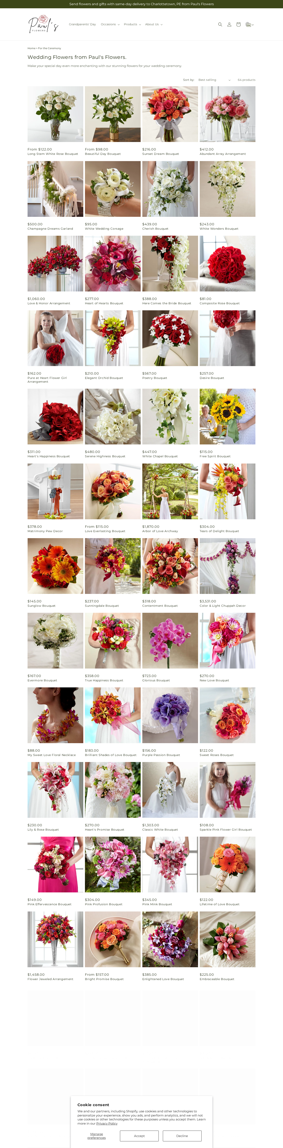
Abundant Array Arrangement (223, 154)
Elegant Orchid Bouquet (104, 378)
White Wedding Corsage (104, 229)
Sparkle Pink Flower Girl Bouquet (226, 829)
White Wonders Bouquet (219, 229)
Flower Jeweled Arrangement (51, 979)
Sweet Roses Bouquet (217, 755)
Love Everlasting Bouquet (105, 531)
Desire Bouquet (212, 378)
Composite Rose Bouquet (220, 303)
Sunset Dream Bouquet (160, 154)
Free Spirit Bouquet (215, 456)
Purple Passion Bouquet (161, 755)
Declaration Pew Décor (218, 1054)
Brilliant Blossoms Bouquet (106, 1054)
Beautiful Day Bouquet (103, 154)
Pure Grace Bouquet (43, 1054)
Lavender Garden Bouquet (220, 1132)
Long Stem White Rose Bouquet (53, 154)
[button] (109, 24)
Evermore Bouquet (42, 680)
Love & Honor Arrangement (49, 303)
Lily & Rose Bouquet (43, 829)
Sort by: (188, 80)
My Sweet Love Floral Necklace (52, 755)
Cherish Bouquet (155, 229)
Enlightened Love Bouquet (163, 979)
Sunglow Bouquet (42, 606)
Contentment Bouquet (160, 606)
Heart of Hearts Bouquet (104, 303)
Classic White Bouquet (160, 829)
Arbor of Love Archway (160, 531)
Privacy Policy (106, 1123)
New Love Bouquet (214, 680)
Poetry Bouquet (154, 378)
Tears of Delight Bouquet (219, 531)
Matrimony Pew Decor (45, 531)
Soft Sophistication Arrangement (54, 1132)
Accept (139, 1136)
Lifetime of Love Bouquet (219, 904)
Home (31, 48)
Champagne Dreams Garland (50, 229)
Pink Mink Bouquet (157, 904)
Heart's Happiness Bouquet (49, 456)
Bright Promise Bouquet (104, 979)
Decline (182, 1136)
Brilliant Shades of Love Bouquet (111, 755)
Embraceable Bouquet (217, 979)
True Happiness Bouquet (104, 680)
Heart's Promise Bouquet (105, 829)
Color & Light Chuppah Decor (223, 606)
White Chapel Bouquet (160, 456)
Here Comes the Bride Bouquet (166, 303)
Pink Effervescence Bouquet (50, 904)
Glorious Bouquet (156, 680)
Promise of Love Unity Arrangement (159, 1055)
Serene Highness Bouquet (105, 456)
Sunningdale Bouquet (102, 606)
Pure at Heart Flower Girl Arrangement (47, 379)
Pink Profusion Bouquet (103, 904)
